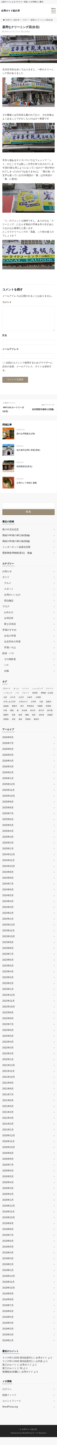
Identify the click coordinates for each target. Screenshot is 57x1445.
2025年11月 (8, 790)
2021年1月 (8, 1129)
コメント (7, 302)
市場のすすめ (9, 630)
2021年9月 (8, 1083)
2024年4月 (8, 901)
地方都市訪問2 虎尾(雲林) (28, 450)
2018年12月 (8, 1276)
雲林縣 (28, 719)
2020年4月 (8, 1182)
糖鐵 (27, 715)
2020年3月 (8, 1188)
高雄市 (36, 719)
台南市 (29, 697)
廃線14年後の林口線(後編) (16, 535)
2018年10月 (8, 1287)
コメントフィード (11, 1401)
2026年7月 (8, 743)
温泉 (13, 715)
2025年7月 (8, 813)
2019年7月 (8, 1235)
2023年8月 (8, 948)
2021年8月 (8, 1088)
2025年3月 (8, 837)
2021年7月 (8, 1094)
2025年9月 (8, 801)
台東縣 (38, 697)
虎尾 (13, 719)
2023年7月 (8, 954)
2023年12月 (8, 924)
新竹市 (41, 710)
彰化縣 (24, 710)
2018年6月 (8, 1311)
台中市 (12, 697)
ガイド (5, 577)
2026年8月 (8, 737)
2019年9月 (8, 1223)
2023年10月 (8, 936)
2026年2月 (8, 772)
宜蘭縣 (40, 706)
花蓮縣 (49, 715)
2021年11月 (8, 1071)
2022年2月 (8, 1053)
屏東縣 (48, 706)
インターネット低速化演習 (16, 547)
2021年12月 (8, 1065)
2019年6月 (8, 1241)
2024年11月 (8, 860)
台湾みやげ (23, 702)
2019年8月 (8, 1229)
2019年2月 (8, 1264)
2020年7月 (8, 1164)
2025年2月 (8, 842)
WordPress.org (10, 1406)
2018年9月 (8, 1293)
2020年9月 (8, 1153)
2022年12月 (8, 995)
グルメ (7, 583)
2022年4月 (8, 1042)
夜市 (22, 706)
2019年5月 (8, 1246)
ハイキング (7, 693)
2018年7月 (8, 1305)
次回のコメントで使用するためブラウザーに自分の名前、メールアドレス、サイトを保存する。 (27, 366)
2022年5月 (8, 1036)
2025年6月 (8, 819)
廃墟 (12, 710)
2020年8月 (8, 1159)
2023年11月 (8, 930)
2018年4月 (8, 1323)
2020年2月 (8, 1194)
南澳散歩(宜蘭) (10, 1371)
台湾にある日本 (9, 702)
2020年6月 (8, 1170)
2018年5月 (8, 1317)
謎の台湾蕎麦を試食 (26, 433)
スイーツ (49, 688)
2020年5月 (8, 1176)
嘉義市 (48, 702)
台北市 (21, 697)
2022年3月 (8, 1047)
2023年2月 (8, 983)
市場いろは (10, 647)
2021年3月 (8, 1118)
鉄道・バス (8, 653)
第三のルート (9, 1364)
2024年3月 (8, 907)
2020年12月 (8, 1135)
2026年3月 (8, 766)
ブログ (17, 32)
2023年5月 (8, 965)
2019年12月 (8, 1205)
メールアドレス (10, 349)
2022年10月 (8, 1006)
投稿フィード (9, 1395)
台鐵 (6, 671)
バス (6, 665)
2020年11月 (8, 1141)
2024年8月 (8, 878)
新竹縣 (49, 710)
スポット (8, 589)
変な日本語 (25, 32)
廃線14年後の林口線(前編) (16, 541)
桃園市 (6, 715)
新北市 (33, 710)
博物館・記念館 (47, 693)
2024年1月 (8, 919)
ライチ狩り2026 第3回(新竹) (17, 1357)
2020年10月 (8, 1147)
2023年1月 (8, 989)
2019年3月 (8, 1258)
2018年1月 (8, 1340)
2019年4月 (8, 1252)
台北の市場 (10, 635)
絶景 (34, 715)
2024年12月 (8, 854)
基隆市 (14, 706)
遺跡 (20, 719)
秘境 (20, 715)
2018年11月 (8, 1282)
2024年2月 (8, 913)
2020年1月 (8, 1200)
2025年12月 (8, 784)
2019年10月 (8, 1217)
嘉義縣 (6, 706)
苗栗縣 (6, 719)
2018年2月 (8, 1334)
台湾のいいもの (12, 594)
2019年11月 (8, 1211)
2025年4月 (8, 831)
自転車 (41, 715)
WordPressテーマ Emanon (34, 1433)
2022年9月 (8, 1012)
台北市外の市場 (12, 641)
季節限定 (30, 706)
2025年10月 (8, 796)
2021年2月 (8, 1124)
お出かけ (8, 612)
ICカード (6, 688)
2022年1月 (8, 1059)
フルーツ (25, 693)
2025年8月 (8, 807)
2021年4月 (8, 1112)
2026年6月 (8, 749)
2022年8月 (8, 1018)
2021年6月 (8, 1100)
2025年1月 (8, 848)
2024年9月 (8, 872)
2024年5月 (8, 895)
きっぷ (16, 688)
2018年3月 (8, 1328)
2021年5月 (8, 1106)
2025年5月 (8, 825)
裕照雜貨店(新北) (24, 466)
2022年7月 (8, 1024)
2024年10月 (8, 866)
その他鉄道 (10, 659)
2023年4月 (8, 971)
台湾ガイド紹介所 (10, 10)
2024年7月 (8, 883)
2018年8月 (8, 1299)
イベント (25, 688)
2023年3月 (8, 977)
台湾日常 (8, 618)
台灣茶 (33, 702)
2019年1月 (8, 1270)
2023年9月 (8, 942)
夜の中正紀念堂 (10, 529)
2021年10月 (8, 1077)
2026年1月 (8, 778)
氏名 (4, 335)
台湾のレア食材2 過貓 (27, 483)
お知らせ (7, 571)
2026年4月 (8, 760)
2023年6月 (8, 960)
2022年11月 (8, 1001)
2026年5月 (8, 755)
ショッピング (37, 688)
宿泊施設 (8, 600)
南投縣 (35, 693)
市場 (5, 710)
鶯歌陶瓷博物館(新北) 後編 (17, 553)
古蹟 (5, 697)
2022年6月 (8, 1030)
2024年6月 (8, 889)
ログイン (7, 1389)
